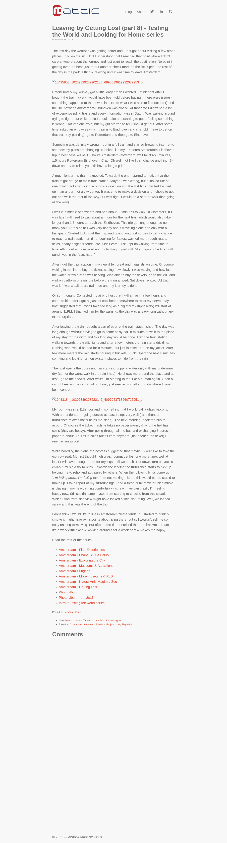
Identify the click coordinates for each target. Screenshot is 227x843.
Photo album (68, 592)
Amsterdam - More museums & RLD (86, 576)
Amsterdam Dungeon (74, 571)
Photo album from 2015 (76, 597)
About (141, 12)
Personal (68, 612)
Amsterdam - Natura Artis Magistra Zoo (88, 581)
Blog (128, 12)
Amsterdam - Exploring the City (82, 560)
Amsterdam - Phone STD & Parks (84, 555)
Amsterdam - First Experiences (82, 550)
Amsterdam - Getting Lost (78, 587)
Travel (78, 612)
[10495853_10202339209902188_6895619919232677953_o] (97, 82)
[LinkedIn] (161, 11)
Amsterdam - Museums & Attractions (86, 565)
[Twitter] (152, 11)
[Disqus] (113, 690)
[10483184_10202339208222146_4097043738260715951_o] (97, 399)
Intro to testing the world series (82, 603)
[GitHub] (171, 11)
